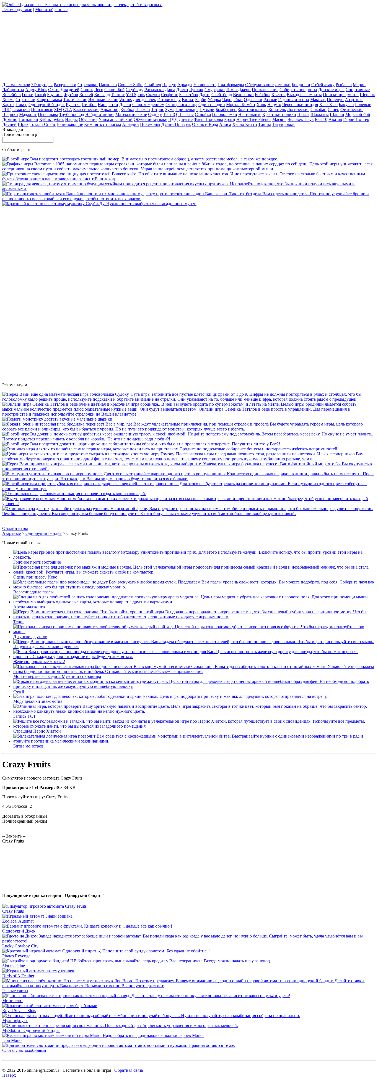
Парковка (108, 84)
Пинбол (89, 104)
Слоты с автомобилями (24, 1050)
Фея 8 (18, 691)
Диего (182, 89)
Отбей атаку (323, 84)
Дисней (9, 124)
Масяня (279, 119)
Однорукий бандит (47, 104)
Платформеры (231, 84)
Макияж (318, 99)
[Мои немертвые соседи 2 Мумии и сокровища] (194, 671)
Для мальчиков (16, 84)
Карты (8, 104)
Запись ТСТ (24, 716)
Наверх (9, 1075)
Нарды (71, 119)
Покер (21, 104)
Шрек (23, 124)
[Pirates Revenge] (106, 951)
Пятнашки (28, 119)
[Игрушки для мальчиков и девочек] (193, 641)
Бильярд (102, 94)
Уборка (214, 99)
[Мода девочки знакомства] (170, 696)
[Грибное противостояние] (194, 557)
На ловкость (204, 84)
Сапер (333, 109)
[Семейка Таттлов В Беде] (189, 414)
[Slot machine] (136, 960)
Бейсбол (262, 94)
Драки (125, 104)
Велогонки (243, 94)
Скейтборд (221, 94)
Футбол (71, 94)
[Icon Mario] (103, 1035)
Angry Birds (36, 89)
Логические (298, 109)
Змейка (127, 109)
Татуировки (283, 124)
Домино (9, 119)
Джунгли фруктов (30, 636)
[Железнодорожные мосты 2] (194, 656)
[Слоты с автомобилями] (118, 1045)
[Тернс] (194, 616)
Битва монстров (28, 746)
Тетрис (157, 109)
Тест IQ (170, 114)
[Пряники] (189, 188)
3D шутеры (42, 84)
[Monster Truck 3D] (189, 503)
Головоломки (224, 114)
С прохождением (148, 104)
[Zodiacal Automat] (37, 916)
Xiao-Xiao (328, 104)
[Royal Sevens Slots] (49, 1005)
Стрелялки (87, 84)
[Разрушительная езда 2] (189, 513)
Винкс (188, 99)
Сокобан (318, 109)
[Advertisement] (43, 46)
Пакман (142, 109)
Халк (261, 104)
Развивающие (70, 124)
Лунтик (196, 89)
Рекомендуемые (17, 9)
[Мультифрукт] (151, 1015)
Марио (359, 84)
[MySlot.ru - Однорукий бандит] (120, 1025)
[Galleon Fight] (189, 198)
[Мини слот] (146, 995)
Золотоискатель (252, 109)
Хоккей (86, 94)
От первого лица (181, 104)
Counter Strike (130, 84)
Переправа (48, 114)
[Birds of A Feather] (38, 970)
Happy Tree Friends (253, 119)
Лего (98, 89)
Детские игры (331, 89)
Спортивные (358, 89)
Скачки (153, 94)
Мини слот (12, 1000)
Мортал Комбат (240, 104)
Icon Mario (12, 1040)
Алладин (130, 124)
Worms (125, 99)
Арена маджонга (29, 606)
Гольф (40, 94)
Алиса (225, 124)
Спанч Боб (114, 89)
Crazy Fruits (13, 911)
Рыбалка (344, 84)
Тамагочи (21, 109)
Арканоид (110, 109)
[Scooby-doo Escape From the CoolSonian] (99, 203)
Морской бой (357, 114)
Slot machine (13, 965)
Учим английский (116, 119)
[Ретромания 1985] (189, 169)
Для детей (70, 89)
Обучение (88, 119)
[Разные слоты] (189, 985)
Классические (86, 109)
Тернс (18, 621)
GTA (67, 109)
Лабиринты (13, 89)
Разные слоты (15, 990)
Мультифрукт (15, 1020)
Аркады (184, 84)
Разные (270, 99)
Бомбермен (226, 109)
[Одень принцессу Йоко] (194, 572)
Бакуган (346, 104)
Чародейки (232, 99)
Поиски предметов (341, 94)
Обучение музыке (150, 119)
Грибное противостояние (37, 562)
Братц (229, 119)
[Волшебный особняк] (189, 429)
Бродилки (301, 84)
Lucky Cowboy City (20, 946)
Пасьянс (186, 114)
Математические (131, 114)
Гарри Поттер (356, 119)
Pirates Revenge (16, 956)
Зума (169, 109)
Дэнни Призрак (176, 124)
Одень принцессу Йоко (35, 577)
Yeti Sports (135, 94)
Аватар (335, 119)
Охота (53, 89)
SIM (58, 109)
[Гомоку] (189, 458)
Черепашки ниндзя (300, 104)
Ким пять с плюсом (102, 124)
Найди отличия (99, 114)
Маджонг (28, 114)
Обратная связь (128, 1070)
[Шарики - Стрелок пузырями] (189, 488)
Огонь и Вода (205, 124)
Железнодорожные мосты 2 (39, 661)
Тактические (75, 99)
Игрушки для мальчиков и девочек (46, 646)
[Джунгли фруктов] (194, 631)
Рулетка (73, 104)
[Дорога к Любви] (189, 439)
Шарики (10, 114)
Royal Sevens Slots (19, 1010)
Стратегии (25, 99)
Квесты (278, 94)
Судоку (155, 114)
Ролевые (363, 104)
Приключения (265, 89)
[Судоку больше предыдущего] (189, 399)
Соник (87, 89)
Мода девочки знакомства (37, 701)
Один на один (211, 104)
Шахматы (319, 114)
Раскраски (154, 89)
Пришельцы (186, 109)
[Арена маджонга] (194, 602)
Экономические (103, 99)
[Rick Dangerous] (170, 449)
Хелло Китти (244, 124)
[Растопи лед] (189, 468)
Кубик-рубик (51, 119)
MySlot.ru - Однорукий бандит (31, 1030)
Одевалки (253, 99)
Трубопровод (71, 114)
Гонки (27, 94)
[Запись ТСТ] (194, 711)
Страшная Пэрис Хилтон (37, 731)
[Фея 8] (194, 686)
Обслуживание (259, 84)
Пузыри (207, 109)
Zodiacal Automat (17, 921)
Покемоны (150, 124)
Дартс (204, 94)
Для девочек (144, 99)
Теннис (118, 94)
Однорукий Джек (18, 931)
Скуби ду (134, 89)
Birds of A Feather (18, 975)
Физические (351, 109)
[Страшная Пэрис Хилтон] (194, 726)
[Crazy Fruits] (44, 906)
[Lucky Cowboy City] (189, 941)
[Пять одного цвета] (189, 478)
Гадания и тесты (293, 99)
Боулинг (55, 94)
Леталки (283, 84)
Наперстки (108, 104)
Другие (186, 119)
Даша (170, 89)
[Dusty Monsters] (57, 419)
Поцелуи (335, 99)
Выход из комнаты (304, 94)
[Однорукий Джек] (87, 926)
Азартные (354, 99)
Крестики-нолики (279, 114)
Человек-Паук (301, 119)
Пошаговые (42, 109)
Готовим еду (169, 99)
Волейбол (11, 94)
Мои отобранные (51, 9)
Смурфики (214, 89)
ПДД (173, 119)
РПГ (6, 109)
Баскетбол (188, 94)
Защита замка (49, 99)
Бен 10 (321, 119)
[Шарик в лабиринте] (141, 444)
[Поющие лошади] (74, 493)
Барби (200, 99)
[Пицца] (189, 178)
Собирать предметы (298, 89)
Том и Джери (238, 89)
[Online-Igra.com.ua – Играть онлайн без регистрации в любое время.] (82, 4)
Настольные (249, 114)
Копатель (277, 109)
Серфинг (169, 94)
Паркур (169, 84)
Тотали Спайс (43, 124)
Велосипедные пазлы (33, 592)
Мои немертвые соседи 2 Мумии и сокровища (57, 676)
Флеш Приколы (208, 119)
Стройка (203, 114)
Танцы (264, 124)
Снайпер (152, 84)
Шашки (337, 114)
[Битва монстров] (194, 741)
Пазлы (303, 114)
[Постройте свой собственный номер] (140, 159)
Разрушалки (65, 84)
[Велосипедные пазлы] (194, 587)
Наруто (274, 104)
